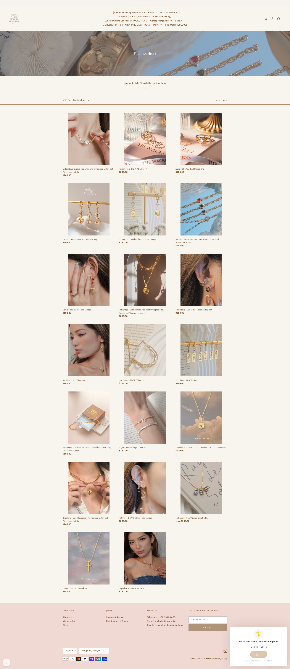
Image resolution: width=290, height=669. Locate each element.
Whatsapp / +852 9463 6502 (162, 617)
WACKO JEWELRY (204, 659)
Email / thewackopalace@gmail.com (165, 625)
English (69, 650)
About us (67, 617)
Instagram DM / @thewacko (161, 621)
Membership (69, 621)
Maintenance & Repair (117, 621)
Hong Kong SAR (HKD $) (93, 650)
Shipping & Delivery (116, 617)
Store (65, 625)
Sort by (66, 100)
